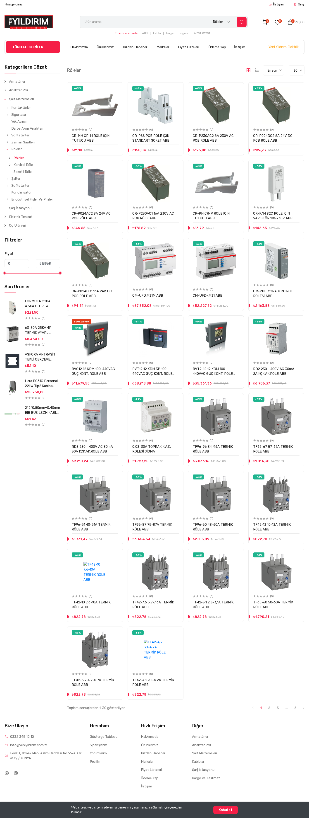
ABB (145, 33)
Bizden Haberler (135, 47)
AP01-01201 (202, 33)
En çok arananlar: (127, 33)
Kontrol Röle (23, 165)
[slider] (4, 273)
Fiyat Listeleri (188, 47)
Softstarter (20, 135)
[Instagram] (16, 773)
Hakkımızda (79, 47)
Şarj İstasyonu (20, 208)
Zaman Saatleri (23, 142)
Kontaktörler (21, 108)
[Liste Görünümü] (256, 70)
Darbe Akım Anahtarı (27, 128)
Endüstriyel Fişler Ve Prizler (32, 199)
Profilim (95, 762)
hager (170, 33)
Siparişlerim (98, 745)
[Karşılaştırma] (114, 99)
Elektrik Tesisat (21, 217)
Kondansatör (21, 192)
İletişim (278, 4)
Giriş (301, 4)
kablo (157, 33)
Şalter (15, 179)
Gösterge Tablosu (103, 737)
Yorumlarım (98, 753)
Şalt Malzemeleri (21, 99)
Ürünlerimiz (105, 47)
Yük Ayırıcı (18, 121)
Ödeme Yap (217, 47)
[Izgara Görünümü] (248, 70)
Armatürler (17, 82)
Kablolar (198, 762)
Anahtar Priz (19, 90)
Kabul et (225, 810)
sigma (184, 33)
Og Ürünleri (17, 225)
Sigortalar (18, 115)
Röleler (16, 149)
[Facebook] (7, 773)
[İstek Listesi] (114, 90)
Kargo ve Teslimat (206, 778)
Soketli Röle (23, 172)
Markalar (163, 47)
